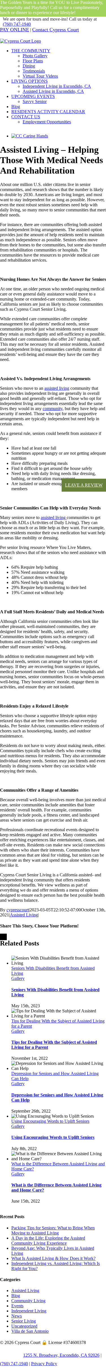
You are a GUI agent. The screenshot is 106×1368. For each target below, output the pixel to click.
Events (17, 1305)
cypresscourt (18, 909)
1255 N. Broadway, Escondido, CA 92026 (61, 1355)
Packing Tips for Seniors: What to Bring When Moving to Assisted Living (53, 1230)
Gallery (18, 978)
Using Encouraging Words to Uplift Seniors (50, 1121)
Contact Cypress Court (55, 29)
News (16, 1316)
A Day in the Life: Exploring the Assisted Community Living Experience (48, 1241)
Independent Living (28, 1310)
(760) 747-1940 (17, 24)
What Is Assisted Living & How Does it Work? (53, 1258)
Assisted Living (24, 914)
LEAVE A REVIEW (84, 485)
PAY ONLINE (14, 29)
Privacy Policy (44, 1363)
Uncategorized (24, 1326)
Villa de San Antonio (30, 1331)
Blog (15, 1295)
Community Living (28, 1300)
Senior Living (23, 1321)
